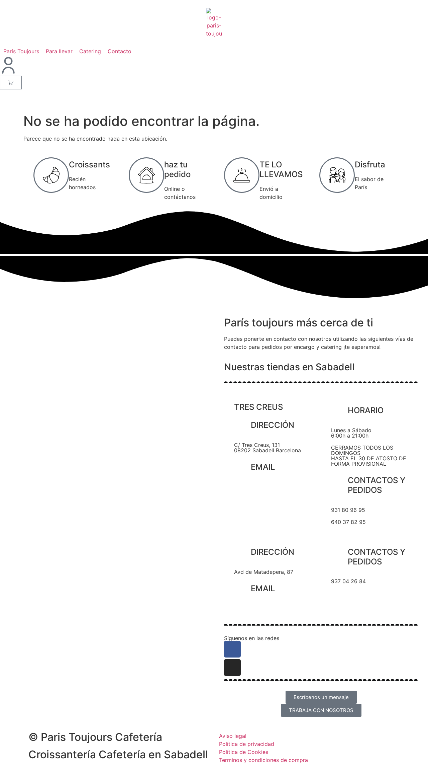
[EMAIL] (242, 468)
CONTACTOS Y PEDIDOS (376, 485)
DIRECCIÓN (272, 425)
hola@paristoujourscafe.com (270, 486)
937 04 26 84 (348, 581)
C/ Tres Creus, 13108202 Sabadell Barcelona (267, 448)
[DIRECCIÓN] (242, 426)
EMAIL (263, 467)
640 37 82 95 (348, 522)
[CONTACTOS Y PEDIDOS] (339, 481)
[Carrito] (11, 82)
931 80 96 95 (348, 510)
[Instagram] (232, 667)
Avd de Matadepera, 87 (263, 571)
